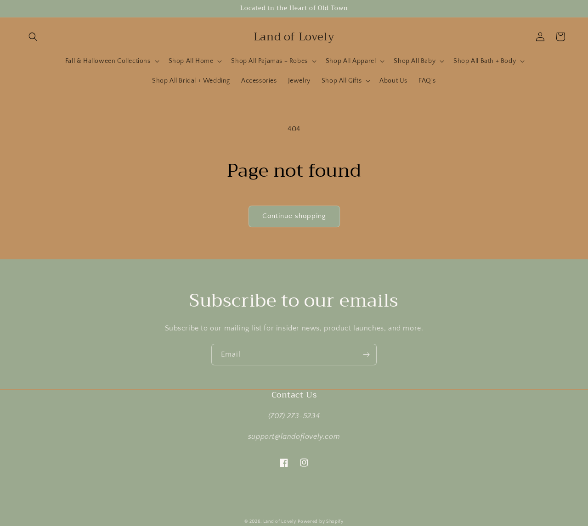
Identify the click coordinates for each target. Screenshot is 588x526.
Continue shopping (294, 216)
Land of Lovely (279, 521)
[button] (33, 37)
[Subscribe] (366, 354)
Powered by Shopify (321, 521)
